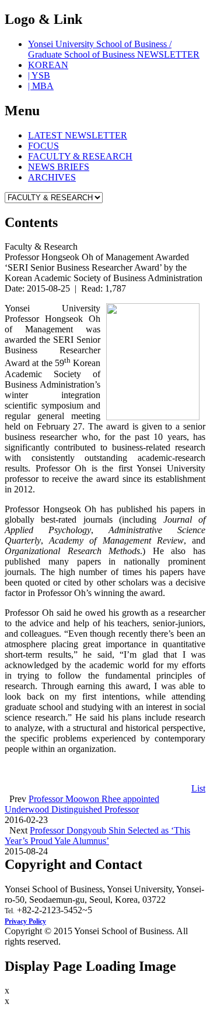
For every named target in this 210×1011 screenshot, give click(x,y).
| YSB (39, 75)
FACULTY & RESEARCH (80, 156)
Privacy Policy (25, 921)
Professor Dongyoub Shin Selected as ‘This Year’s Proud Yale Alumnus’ (97, 835)
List (198, 788)
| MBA (41, 86)
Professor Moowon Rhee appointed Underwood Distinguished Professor (82, 804)
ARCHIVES (52, 177)
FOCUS (43, 146)
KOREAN (48, 65)
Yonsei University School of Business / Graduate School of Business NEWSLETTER (114, 49)
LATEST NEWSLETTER (77, 135)
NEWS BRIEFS (58, 167)
